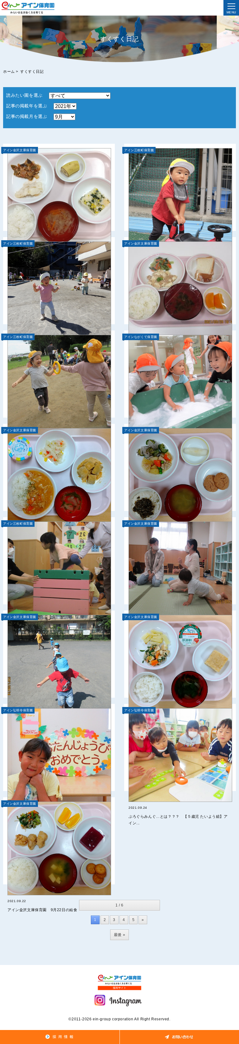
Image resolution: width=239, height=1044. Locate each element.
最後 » (119, 935)
